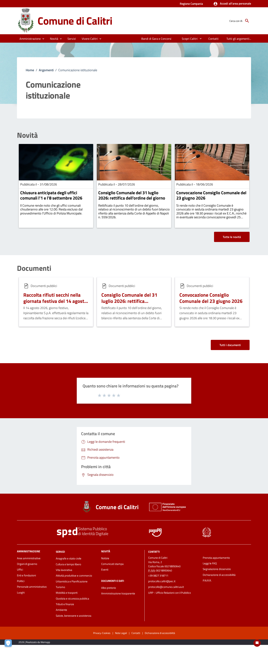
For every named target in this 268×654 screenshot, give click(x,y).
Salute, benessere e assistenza (73, 616)
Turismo (60, 587)
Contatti (154, 551)
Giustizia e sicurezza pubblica (72, 598)
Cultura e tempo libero (68, 564)
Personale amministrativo (32, 587)
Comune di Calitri (75, 21)
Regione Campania (191, 3)
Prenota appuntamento (216, 558)
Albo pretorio (108, 588)
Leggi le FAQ (210, 563)
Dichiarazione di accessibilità (219, 575)
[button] (232, 4)
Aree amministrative (28, 558)
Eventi (104, 569)
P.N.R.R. (207, 580)
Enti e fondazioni (26, 575)
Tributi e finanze (65, 604)
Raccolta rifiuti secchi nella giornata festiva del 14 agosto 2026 (55, 301)
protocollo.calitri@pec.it (161, 581)
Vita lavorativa (64, 570)
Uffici (20, 569)
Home (30, 70)
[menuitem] (156, 38)
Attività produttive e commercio (74, 575)
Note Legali (121, 633)
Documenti (34, 268)
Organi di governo (27, 564)
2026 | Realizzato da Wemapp (34, 642)
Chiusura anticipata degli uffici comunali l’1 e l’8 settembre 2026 (51, 195)
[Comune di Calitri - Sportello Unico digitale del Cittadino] (25, 20)
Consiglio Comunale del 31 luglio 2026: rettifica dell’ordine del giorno (131, 195)
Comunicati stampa (112, 564)
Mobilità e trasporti (66, 593)
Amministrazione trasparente (118, 593)
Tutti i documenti (230, 345)
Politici (20, 581)
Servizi (60, 551)
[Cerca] (247, 21)
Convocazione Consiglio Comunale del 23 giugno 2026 (211, 195)
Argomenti (46, 70)
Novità (27, 135)
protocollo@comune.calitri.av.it (166, 587)
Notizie (105, 558)
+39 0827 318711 (158, 575)
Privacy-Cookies (101, 633)
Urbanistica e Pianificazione (72, 581)
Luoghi (21, 592)
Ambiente (61, 610)
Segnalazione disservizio (217, 569)
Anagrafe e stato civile (68, 558)
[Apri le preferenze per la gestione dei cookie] (9, 644)
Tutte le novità (232, 237)
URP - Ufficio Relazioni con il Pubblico (169, 593)
